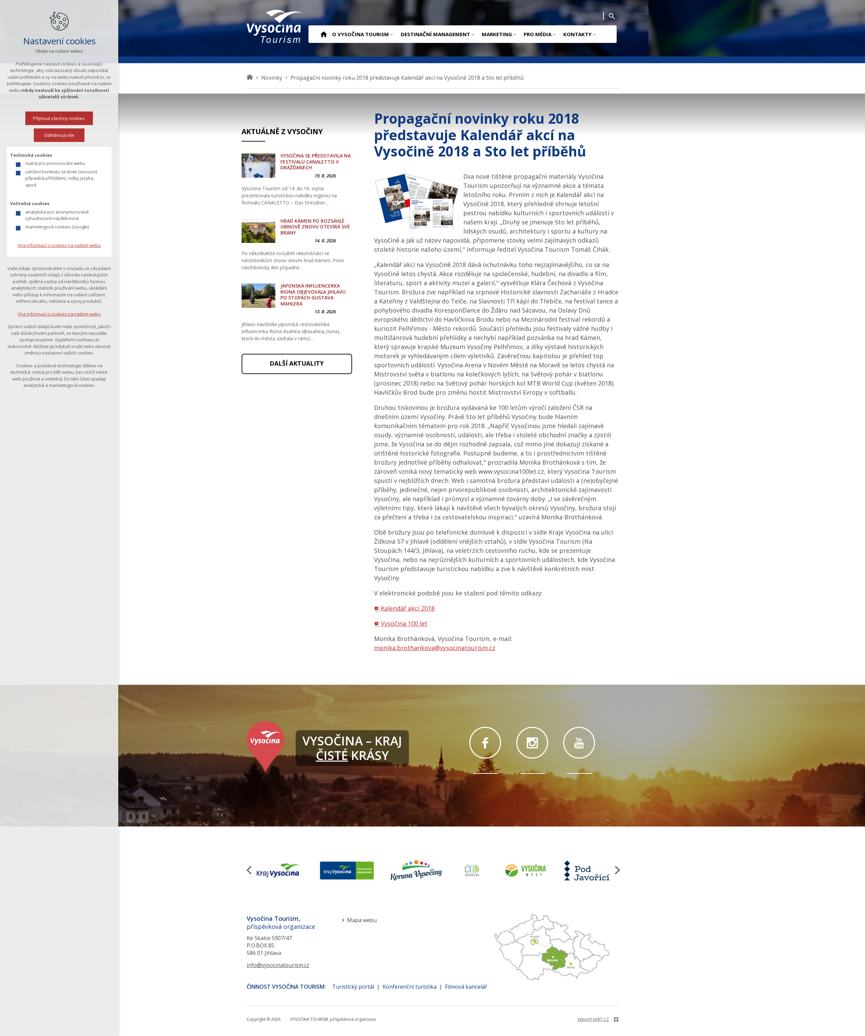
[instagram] (532, 743)
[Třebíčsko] (472, 870)
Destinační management (435, 34)
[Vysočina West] (525, 870)
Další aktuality (297, 363)
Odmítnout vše (59, 135)
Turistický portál (353, 986)
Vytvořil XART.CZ (593, 1019)
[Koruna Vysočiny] (416, 870)
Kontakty (577, 34)
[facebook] (485, 743)
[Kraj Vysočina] (278, 870)
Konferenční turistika (409, 986)
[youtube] (579, 743)
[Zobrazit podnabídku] (391, 34)
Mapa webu (362, 920)
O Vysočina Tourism (360, 34)
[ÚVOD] (323, 34)
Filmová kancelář (466, 986)
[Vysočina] (275, 26)
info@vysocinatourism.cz (278, 965)
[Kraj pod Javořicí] (588, 870)
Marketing (497, 34)
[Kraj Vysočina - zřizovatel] (346, 870)
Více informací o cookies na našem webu (59, 245)
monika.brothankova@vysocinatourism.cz (434, 648)
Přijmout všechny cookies (59, 118)
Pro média (537, 34)
